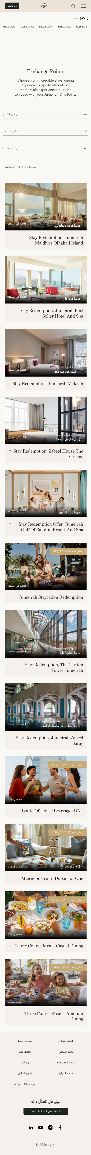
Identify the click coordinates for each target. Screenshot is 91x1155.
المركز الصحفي (66, 1052)
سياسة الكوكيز (66, 1073)
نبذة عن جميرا (25, 1041)
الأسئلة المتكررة (66, 1041)
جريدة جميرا (82, 26)
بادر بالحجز (12, 6)
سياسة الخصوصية (66, 1062)
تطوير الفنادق (25, 1073)
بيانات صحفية (64, 26)
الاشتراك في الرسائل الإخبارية (45, 1111)
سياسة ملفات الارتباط (25, 1084)
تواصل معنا (25, 1052)
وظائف (25, 1062)
